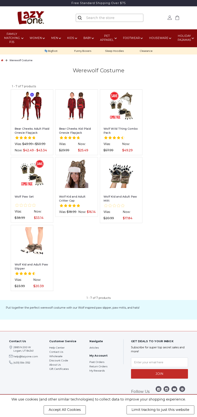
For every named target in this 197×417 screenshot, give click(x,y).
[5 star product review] (70, 206)
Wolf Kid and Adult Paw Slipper (31, 266)
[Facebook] (159, 390)
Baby (87, 38)
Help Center (57, 347)
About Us (55, 364)
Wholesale (56, 356)
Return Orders (98, 366)
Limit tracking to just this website (160, 410)
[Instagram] (166, 390)
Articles (94, 347)
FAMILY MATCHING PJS (12, 38)
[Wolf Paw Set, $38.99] (32, 173)
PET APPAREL (107, 38)
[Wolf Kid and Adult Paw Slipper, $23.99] (32, 241)
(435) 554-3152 (21, 362)
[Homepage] (2, 60)
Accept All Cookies (65, 410)
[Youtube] (174, 390)
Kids (70, 38)
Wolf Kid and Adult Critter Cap (72, 198)
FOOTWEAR (131, 38)
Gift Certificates (59, 368)
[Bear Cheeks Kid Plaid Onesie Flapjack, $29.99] (76, 105)
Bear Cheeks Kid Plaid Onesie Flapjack (75, 130)
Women (36, 38)
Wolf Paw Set (24, 196)
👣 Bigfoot (51, 50)
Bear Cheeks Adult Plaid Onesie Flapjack (32, 130)
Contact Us (56, 351)
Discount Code (58, 360)
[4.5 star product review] (114, 138)
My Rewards (97, 370)
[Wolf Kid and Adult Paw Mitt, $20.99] (121, 173)
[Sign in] (170, 17)
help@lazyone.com (25, 356)
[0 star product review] (25, 205)
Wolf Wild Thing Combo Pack (121, 130)
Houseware (158, 38)
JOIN (159, 374)
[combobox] (109, 18)
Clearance (146, 50)
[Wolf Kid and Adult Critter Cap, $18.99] (76, 173)
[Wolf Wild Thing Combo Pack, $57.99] (121, 105)
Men (54, 38)
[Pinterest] (182, 390)
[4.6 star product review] (25, 273)
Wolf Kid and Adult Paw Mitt (120, 198)
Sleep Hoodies (114, 50)
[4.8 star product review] (25, 138)
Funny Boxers (82, 50)
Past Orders (96, 361)
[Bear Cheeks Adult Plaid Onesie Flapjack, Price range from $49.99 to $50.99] (32, 105)
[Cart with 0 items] (177, 17)
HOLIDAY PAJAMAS (184, 38)
